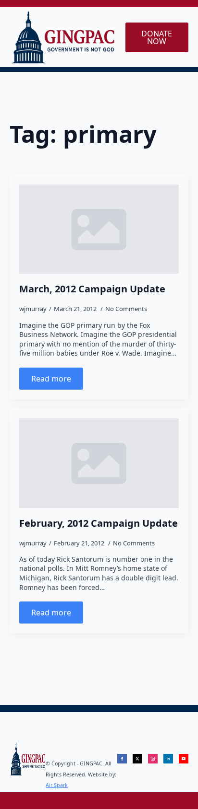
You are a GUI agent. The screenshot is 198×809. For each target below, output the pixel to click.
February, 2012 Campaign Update (98, 523)
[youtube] (183, 758)
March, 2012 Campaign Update (92, 289)
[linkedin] (168, 758)
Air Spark (57, 785)
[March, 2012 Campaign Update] (99, 229)
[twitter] (137, 758)
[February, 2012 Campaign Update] (99, 463)
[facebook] (122, 758)
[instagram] (153, 758)
